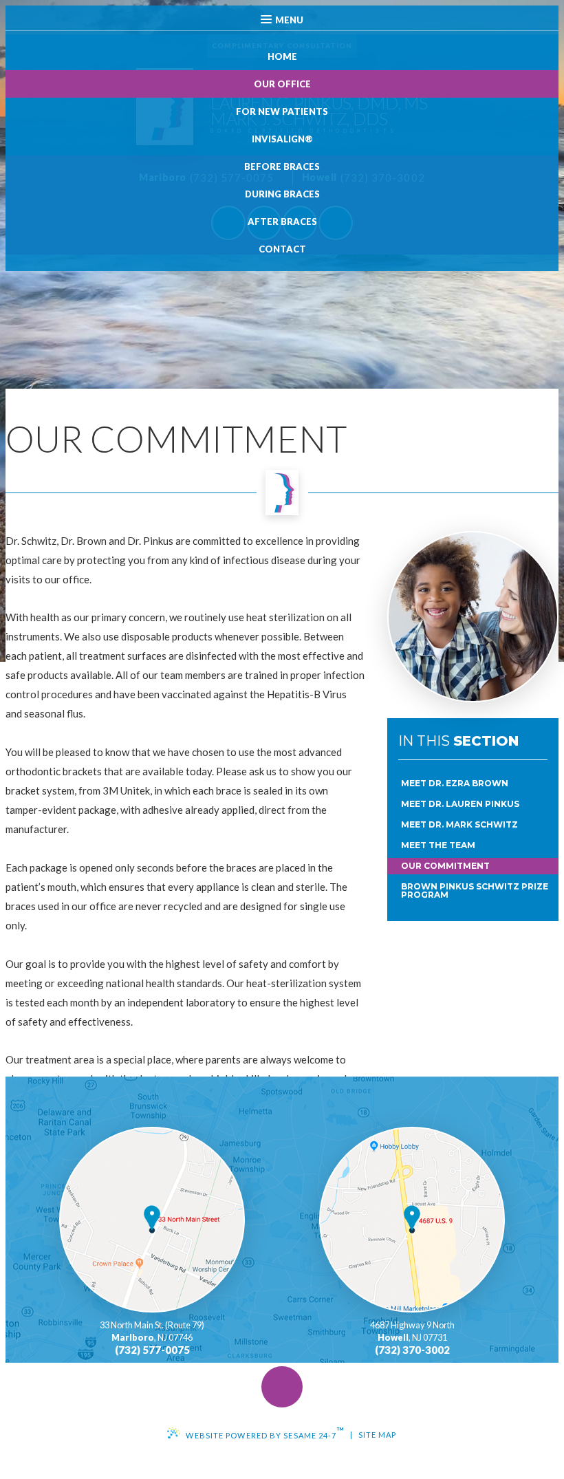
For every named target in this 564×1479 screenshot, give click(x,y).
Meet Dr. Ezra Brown (454, 783)
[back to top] (282, 1386)
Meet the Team (438, 845)
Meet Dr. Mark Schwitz (459, 824)
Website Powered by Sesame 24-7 (265, 1432)
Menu (289, 19)
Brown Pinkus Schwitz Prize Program (474, 890)
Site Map (377, 1434)
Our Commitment (445, 866)
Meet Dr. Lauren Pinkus (460, 804)
